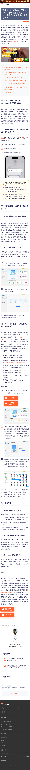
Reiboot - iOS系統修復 (6, 721)
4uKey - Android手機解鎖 (6, 726)
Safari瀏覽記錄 (10, 362)
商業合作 (3, 743)
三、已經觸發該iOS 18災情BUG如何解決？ (15, 77)
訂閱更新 (3, 745)
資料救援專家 (14, 41)
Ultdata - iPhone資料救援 (6, 729)
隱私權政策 (8, 765)
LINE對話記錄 (20, 362)
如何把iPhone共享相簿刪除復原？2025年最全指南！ (15, 659)
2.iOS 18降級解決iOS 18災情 (13, 83)
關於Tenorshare (4, 737)
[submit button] (19, 708)
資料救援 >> (10, 686)
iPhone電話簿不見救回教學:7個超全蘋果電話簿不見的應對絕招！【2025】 (16, 666)
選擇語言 (4, 712)
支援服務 (3, 740)
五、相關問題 (7, 92)
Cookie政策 (22, 765)
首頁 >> (5, 686)
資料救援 (11, 21)
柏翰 (2, 22)
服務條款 (15, 765)
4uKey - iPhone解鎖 (5, 724)
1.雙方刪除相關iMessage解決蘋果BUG (16, 80)
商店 (3, 708)
